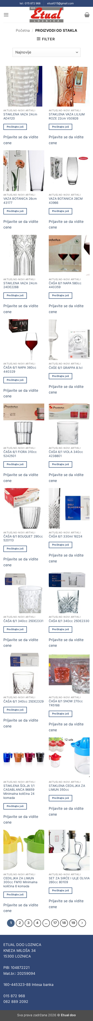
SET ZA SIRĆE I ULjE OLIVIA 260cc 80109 (69, 880)
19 (73, 923)
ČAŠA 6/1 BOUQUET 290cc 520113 (23, 538)
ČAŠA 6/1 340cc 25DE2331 (23, 621)
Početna (23, 30)
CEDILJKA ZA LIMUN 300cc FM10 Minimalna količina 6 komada (20, 882)
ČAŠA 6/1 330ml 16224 (65, 536)
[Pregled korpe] (87, 15)
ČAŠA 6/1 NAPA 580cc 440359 (65, 285)
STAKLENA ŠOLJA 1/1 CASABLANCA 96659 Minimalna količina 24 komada (19, 792)
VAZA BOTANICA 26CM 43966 (66, 200)
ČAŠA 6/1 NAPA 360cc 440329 (19, 369)
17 (55, 923)
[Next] (82, 923)
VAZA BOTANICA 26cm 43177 (20, 200)
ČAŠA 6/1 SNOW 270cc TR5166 (66, 703)
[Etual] (47, 14)
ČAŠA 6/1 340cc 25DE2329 (23, 701)
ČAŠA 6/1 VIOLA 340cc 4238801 (66, 454)
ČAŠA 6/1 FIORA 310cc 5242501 (20, 454)
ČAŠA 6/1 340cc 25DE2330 (69, 621)
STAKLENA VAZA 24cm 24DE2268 (20, 285)
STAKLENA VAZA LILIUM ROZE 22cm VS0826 (67, 116)
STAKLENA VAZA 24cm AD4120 (20, 116)
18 (64, 923)
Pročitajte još (15, 126)
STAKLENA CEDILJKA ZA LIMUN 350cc (67, 788)
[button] (6, 14)
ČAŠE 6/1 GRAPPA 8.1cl (65, 368)
